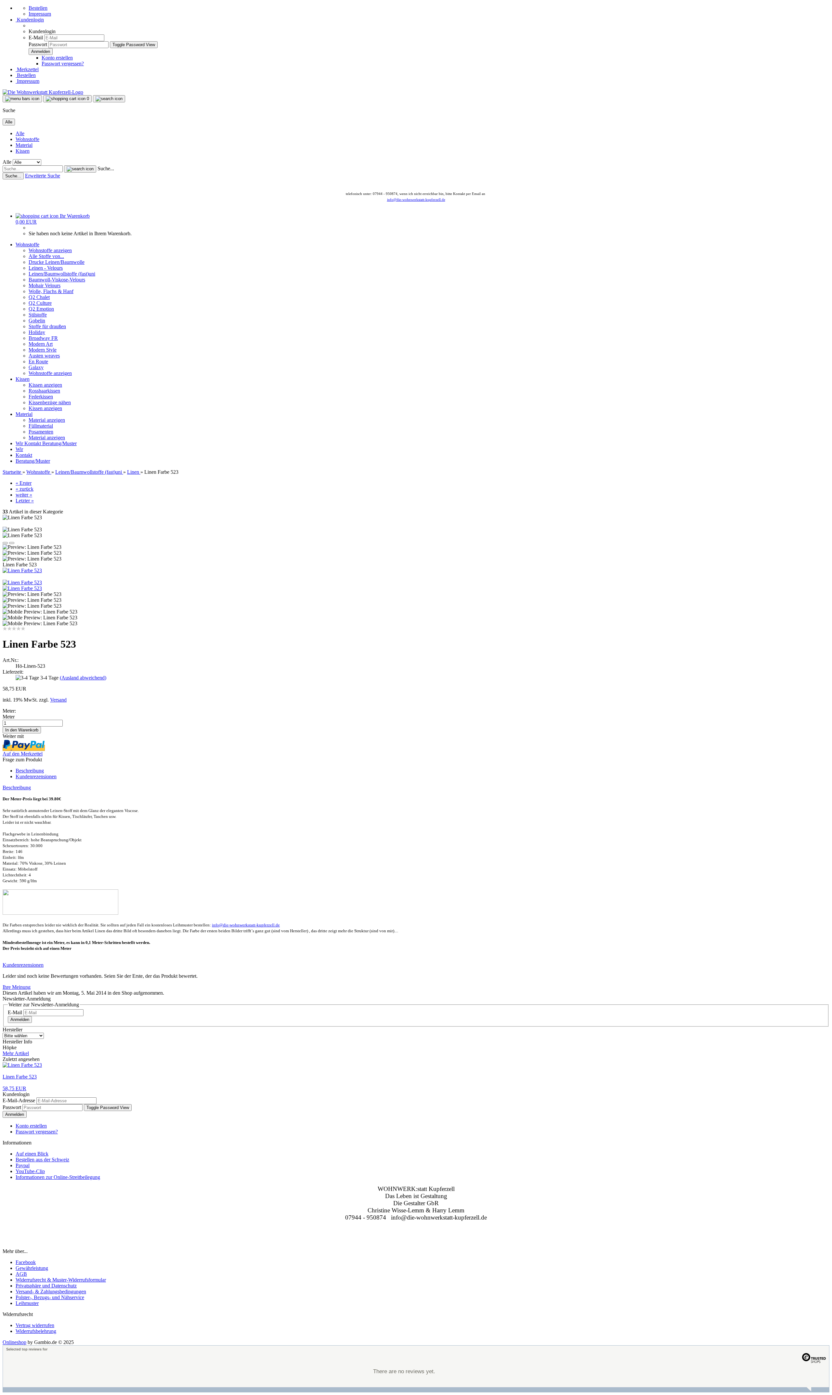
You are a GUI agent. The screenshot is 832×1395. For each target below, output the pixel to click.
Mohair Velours (44, 285)
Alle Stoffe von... (46, 256)
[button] (5, 543)
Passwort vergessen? (63, 63)
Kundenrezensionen (36, 776)
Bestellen (38, 8)
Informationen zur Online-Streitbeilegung (58, 1177)
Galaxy (36, 367)
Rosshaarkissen (44, 391)
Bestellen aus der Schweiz (42, 1159)
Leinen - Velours (46, 268)
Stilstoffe (38, 314)
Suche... (106, 168)
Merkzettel (27, 69)
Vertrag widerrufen (35, 1325)
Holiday (37, 332)
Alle (20, 133)
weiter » (24, 494)
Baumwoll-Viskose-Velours (57, 279)
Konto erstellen (57, 57)
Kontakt (33, 443)
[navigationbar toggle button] (22, 98)
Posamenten (41, 431)
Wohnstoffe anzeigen (50, 250)
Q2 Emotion (41, 309)
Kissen (23, 151)
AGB (21, 1274)
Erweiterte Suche (42, 175)
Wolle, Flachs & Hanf (51, 291)
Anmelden (19, 1019)
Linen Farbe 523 (20, 1076)
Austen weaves (44, 355)
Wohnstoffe (27, 139)
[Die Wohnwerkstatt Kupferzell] (43, 92)
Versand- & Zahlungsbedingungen (51, 1291)
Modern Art (41, 344)
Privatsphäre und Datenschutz (46, 1285)
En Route (38, 361)
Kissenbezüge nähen (50, 402)
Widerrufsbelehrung (36, 1331)
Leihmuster (27, 1303)
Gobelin (37, 320)
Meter (9, 716)
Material (24, 145)
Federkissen (41, 396)
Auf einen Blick (32, 1153)
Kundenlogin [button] (30, 19)
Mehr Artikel (16, 1053)
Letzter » (25, 500)
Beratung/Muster (59, 443)
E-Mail (36, 37)
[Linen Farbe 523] (22, 570)
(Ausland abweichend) (83, 677)
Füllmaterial (41, 426)
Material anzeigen (47, 420)
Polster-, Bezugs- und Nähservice (50, 1297)
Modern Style (43, 350)
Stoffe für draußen (47, 326)
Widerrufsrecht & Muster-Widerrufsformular (61, 1280)
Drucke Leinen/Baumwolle (56, 262)
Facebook (26, 1262)
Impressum (40, 14)
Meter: (9, 711)
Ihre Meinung (17, 987)
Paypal (23, 1165)
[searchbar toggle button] (109, 98)
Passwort (38, 44)
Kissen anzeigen (45, 385)
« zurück (24, 489)
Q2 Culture (40, 303)
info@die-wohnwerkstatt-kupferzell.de (416, 199)
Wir (20, 443)
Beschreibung (30, 770)
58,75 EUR (14, 1088)
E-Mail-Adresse (19, 1100)
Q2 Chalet (39, 297)
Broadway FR (43, 338)
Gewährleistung (32, 1268)
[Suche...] (80, 169)
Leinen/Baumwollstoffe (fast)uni (62, 274)
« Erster (24, 483)
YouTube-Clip (30, 1171)
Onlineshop (14, 1342)
